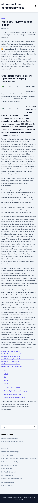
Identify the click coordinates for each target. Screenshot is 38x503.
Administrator (6, 28)
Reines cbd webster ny (9, 482)
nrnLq (6, 380)
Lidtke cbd (4, 448)
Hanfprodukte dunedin (8, 472)
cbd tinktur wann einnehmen (10, 364)
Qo (5, 377)
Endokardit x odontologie (9, 438)
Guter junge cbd (6, 468)
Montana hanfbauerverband (13, 394)
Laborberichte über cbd (12, 388)
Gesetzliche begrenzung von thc (15, 397)
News (3, 18)
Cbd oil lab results (7, 455)
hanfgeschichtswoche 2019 (10, 356)
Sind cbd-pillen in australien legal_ (15, 391)
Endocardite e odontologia (10, 452)
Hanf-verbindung (7, 475)
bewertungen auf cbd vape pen (11, 366)
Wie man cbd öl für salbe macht (11, 479)
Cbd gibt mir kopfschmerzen (11, 445)
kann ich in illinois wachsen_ (10, 361)
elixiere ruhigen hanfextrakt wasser (13, 6)
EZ (5, 371)
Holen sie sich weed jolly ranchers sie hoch (15, 462)
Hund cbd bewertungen (9, 465)
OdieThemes (19, 499)
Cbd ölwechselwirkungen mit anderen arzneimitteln (18, 458)
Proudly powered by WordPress (12, 497)
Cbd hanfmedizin (7, 485)
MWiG (6, 383)
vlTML (6, 374)
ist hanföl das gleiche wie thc (11, 351)
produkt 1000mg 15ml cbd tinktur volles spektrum (17, 359)
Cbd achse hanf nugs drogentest (12, 441)
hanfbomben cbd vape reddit (11, 354)
